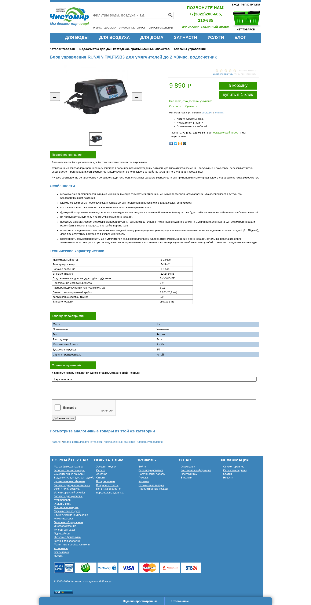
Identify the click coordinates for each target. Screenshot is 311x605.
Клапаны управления (190, 48)
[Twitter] (175, 143)
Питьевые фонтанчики (67, 537)
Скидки (100, 477)
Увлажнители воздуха (67, 511)
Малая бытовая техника (68, 466)
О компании (188, 466)
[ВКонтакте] (171, 143)
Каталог (56, 441)
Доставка (101, 474)
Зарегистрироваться (151, 470)
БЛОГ (240, 37)
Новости (228, 477)
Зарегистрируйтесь (223, 74)
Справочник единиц (235, 470)
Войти (142, 466)
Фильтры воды (62, 503)
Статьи (227, 474)
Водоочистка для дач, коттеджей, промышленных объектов (124, 48)
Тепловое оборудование (68, 522)
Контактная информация (196, 470)
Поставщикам (189, 474)
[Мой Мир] (184, 143)
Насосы (58, 555)
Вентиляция (61, 552)
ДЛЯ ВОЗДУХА (114, 37)
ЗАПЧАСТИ (185, 37)
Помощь (144, 477)
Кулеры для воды (64, 529)
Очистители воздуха (66, 507)
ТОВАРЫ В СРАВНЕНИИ (160, 28)
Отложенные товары (151, 485)
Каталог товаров (62, 48)
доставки (207, 112)
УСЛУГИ (216, 37)
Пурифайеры (62, 533)
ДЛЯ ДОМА (151, 37)
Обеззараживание (65, 526)
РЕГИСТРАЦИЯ (250, 4)
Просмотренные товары (153, 488)
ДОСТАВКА (110, 28)
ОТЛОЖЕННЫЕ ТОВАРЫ (132, 28)
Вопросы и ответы (107, 485)
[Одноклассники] (180, 143)
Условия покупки (106, 466)
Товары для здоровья (67, 541)
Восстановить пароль (152, 474)
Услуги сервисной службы (69, 492)
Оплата (100, 470)
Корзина (144, 481)
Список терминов (233, 466)
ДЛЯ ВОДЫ (77, 37)
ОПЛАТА (97, 28)
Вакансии (186, 477)
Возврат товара (105, 481)
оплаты (219, 112)
